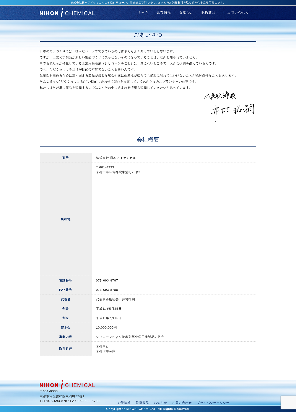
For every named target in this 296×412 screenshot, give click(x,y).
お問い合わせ (238, 14)
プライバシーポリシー (213, 402)
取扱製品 (142, 402)
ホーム (143, 12)
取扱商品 (208, 12)
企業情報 (163, 12)
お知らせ (186, 12)
